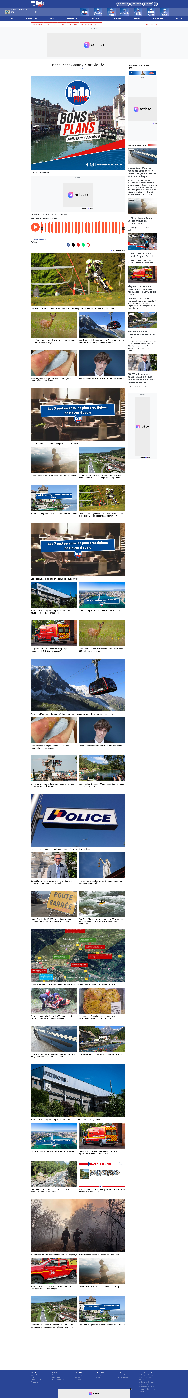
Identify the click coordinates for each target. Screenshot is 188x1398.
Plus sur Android (123, 1377)
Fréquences (35, 1382)
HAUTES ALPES (73, 24)
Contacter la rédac (59, 1380)
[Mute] (35, 12)
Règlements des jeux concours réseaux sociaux (146, 1377)
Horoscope (158, 18)
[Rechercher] (156, 4)
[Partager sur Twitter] (73, 246)
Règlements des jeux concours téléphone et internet (147, 1389)
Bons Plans (31, 18)
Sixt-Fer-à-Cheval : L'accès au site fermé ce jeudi (141, 334)
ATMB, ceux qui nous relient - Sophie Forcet (140, 255)
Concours (116, 18)
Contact (34, 1375)
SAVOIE (48, 24)
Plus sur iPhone (122, 1375)
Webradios (72, 18)
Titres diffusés (36, 1380)
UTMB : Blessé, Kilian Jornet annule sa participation (140, 221)
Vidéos (137, 18)
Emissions (77, 1377)
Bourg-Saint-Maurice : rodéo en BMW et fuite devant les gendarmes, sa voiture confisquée (142, 172)
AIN (55, 24)
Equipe (33, 1377)
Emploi (179, 18)
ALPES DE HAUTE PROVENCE (90, 24)
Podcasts (94, 18)
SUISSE (62, 24)
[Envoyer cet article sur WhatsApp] (83, 246)
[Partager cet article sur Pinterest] (78, 246)
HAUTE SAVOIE (37, 24)
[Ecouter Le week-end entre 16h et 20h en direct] (142, 73)
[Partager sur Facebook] (68, 246)
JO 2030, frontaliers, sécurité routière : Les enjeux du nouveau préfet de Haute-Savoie (142, 378)
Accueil (10, 18)
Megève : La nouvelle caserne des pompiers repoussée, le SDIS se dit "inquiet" (142, 290)
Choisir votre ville (151, 24)
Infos (52, 18)
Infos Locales (57, 1377)
